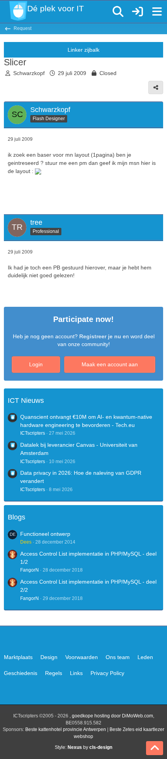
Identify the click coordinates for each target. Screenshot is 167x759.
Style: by (83, 747)
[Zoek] (118, 11)
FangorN (29, 570)
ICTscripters (32, 433)
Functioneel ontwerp (45, 534)
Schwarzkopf (29, 73)
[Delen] (155, 87)
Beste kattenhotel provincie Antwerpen (65, 729)
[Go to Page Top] (154, 748)
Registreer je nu (100, 336)
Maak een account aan (110, 364)
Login (36, 364)
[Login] (137, 11)
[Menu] (157, 11)
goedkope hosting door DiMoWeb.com (112, 716)
